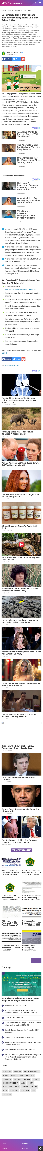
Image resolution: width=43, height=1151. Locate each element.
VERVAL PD (7, 1094)
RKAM (5, 1091)
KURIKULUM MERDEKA (10, 1083)
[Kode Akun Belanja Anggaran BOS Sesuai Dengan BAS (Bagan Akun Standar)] (22, 984)
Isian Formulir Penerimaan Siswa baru (19, 1037)
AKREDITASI (7, 1071)
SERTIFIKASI (14, 1091)
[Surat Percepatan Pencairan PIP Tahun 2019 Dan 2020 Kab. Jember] (11, 861)
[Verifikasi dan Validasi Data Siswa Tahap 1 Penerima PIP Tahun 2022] (31, 886)
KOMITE (36, 1079)
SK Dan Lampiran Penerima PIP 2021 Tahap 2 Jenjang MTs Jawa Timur (11, 924)
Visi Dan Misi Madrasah (14, 1018)
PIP (21, 365)
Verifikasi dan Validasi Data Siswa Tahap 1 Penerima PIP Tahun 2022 (31, 899)
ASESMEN (17, 1071)
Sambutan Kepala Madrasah (15, 1006)
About (4, 1144)
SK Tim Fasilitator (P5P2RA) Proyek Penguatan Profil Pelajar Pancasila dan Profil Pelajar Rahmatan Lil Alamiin (23, 1057)
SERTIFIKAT (25, 1091)
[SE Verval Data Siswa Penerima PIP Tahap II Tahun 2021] (11, 937)
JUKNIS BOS (29, 1075)
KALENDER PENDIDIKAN (22, 1079)
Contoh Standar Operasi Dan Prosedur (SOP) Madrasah (22, 1031)
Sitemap (5, 1149)
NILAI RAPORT (8, 1087)
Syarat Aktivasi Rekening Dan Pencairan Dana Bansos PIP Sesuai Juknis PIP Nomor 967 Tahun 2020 (31, 951)
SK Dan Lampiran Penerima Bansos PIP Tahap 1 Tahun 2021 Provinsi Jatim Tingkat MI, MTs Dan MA (11, 901)
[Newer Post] (38, 960)
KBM (18, 365)
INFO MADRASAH (10, 365)
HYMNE (5, 1075)
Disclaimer (26, 1149)
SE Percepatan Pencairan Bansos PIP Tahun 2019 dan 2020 (31, 923)
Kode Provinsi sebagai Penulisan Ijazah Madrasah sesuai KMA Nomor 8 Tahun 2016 (22, 1011)
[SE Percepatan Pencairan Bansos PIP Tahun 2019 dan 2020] (31, 912)
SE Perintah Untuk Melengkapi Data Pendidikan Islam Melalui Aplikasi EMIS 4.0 (23, 1024)
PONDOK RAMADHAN (29, 1087)
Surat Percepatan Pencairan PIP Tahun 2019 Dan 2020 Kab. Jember (10, 873)
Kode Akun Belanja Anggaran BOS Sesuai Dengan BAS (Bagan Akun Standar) (21, 999)
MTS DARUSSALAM (14, 52)
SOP (33, 1091)
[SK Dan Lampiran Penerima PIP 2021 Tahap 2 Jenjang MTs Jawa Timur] (11, 912)
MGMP (30, 1083)
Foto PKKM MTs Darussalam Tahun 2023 (20, 1050)
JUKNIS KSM (7, 1079)
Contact (25, 1144)
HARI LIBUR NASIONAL (31, 1071)
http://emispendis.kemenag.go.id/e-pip (20, 289)
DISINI (4, 353)
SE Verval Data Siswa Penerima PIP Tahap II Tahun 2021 (11, 948)
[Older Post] (33, 960)
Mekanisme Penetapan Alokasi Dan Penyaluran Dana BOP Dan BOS (23, 1043)
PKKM (17, 1087)
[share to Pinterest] (23, 59)
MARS (23, 1083)
